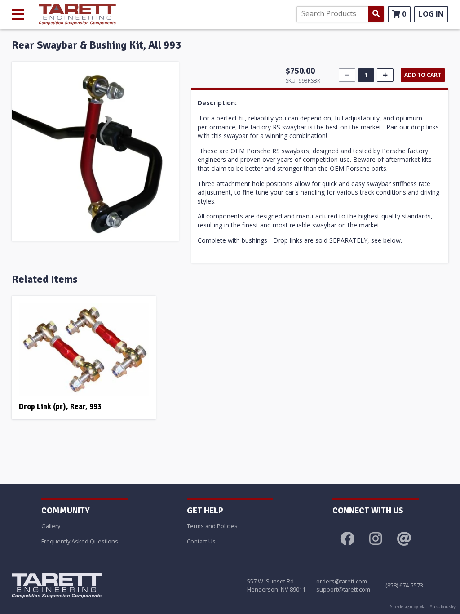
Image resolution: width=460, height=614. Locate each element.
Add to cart (422, 75)
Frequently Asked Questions (79, 541)
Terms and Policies (212, 526)
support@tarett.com (343, 589)
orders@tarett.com (341, 581)
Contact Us (201, 541)
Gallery (50, 526)
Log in (431, 14)
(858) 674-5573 (404, 585)
